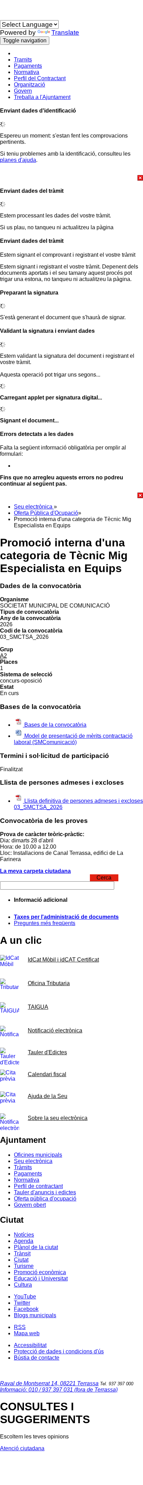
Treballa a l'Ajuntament (42, 97)
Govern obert (30, 1205)
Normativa (26, 72)
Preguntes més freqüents (44, 923)
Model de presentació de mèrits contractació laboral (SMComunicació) (73, 739)
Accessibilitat (30, 1345)
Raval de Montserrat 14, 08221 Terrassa (49, 1383)
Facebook (26, 1309)
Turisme (24, 1266)
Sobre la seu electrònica (57, 1118)
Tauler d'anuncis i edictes (45, 1192)
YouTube (25, 1297)
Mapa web (27, 1333)
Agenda (23, 1241)
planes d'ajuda (18, 160)
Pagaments (28, 66)
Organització (29, 85)
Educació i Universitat (41, 1278)
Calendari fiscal (47, 1074)
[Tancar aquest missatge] (71, 178)
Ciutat (21, 1260)
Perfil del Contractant (40, 78)
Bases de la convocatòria (54, 725)
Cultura (23, 1285)
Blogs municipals (35, 1315)
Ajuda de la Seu (47, 1096)
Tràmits (23, 1167)
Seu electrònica (34, 507)
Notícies (24, 1235)
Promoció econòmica (40, 1272)
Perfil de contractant (38, 1186)
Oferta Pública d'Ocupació (46, 513)
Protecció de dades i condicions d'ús (59, 1351)
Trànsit (22, 1253)
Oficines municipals (38, 1155)
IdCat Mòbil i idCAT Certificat (63, 960)
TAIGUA (38, 1007)
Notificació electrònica (55, 1030)
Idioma (8, 17)
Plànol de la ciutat (36, 1247)
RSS (20, 1327)
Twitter (22, 1303)
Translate (65, 32)
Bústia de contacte (36, 1358)
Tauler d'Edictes (47, 1052)
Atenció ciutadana (22, 1448)
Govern (23, 91)
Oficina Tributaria (49, 983)
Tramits (23, 60)
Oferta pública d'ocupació (45, 1199)
